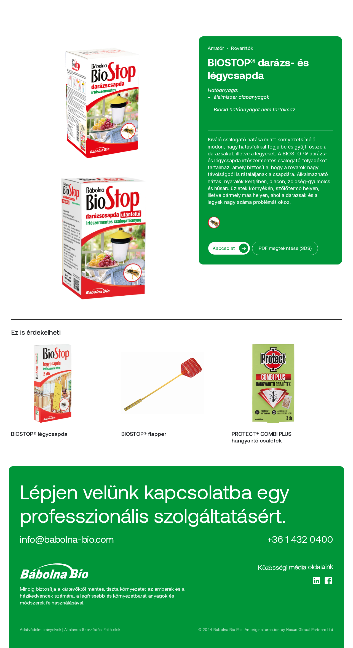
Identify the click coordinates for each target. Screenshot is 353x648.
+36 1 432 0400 (300, 539)
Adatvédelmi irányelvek (40, 629)
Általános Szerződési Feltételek (92, 629)
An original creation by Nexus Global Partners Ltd (289, 629)
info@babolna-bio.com (67, 539)
